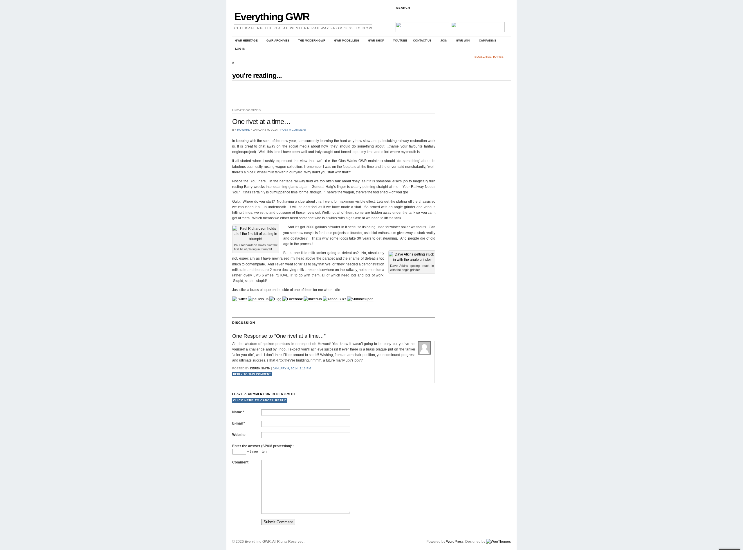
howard (243, 129)
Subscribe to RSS (489, 56)
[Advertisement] (300, 94)
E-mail (238, 423)
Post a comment (293, 129)
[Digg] (275, 299)
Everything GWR (271, 17)
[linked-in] (313, 299)
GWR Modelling (345, 41)
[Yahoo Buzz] (334, 299)
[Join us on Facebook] (422, 31)
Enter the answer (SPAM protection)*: (263, 446)
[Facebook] (292, 299)
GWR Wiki (461, 41)
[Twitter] (239, 299)
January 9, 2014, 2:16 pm (292, 368)
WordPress (455, 542)
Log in (240, 48)
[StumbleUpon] (360, 299)
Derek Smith (283, 394)
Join (442, 41)
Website (239, 435)
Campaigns (486, 41)
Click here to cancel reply (259, 400)
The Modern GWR (310, 41)
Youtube (400, 40)
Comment (240, 462)
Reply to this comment (252, 374)
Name (238, 412)
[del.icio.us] (258, 299)
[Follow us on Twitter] (477, 31)
